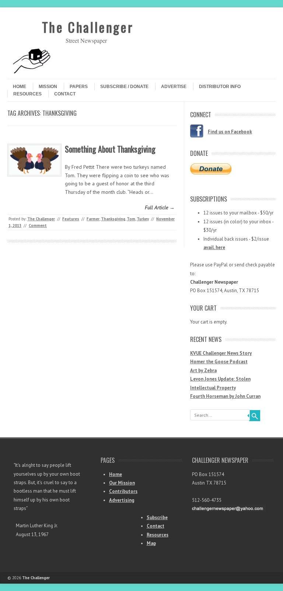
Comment (38, 225)
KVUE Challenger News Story (221, 353)
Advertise (173, 86)
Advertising (121, 500)
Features (70, 218)
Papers (79, 86)
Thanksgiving (113, 218)
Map (151, 543)
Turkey (143, 218)
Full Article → (160, 207)
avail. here (214, 247)
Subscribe (157, 517)
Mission (48, 86)
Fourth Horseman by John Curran (225, 396)
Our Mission (122, 483)
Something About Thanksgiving (110, 149)
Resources (27, 94)
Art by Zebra (203, 370)
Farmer (93, 218)
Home (19, 86)
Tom (131, 218)
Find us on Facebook (230, 132)
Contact (65, 94)
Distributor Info (220, 86)
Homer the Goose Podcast (219, 362)
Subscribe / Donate (124, 86)
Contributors (123, 491)
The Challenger (87, 26)
